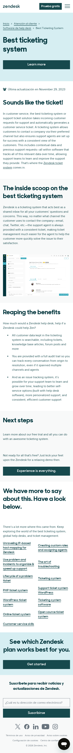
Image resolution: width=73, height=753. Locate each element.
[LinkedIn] (36, 727)
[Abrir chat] (64, 744)
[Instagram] (55, 727)
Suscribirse (36, 713)
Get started (36, 664)
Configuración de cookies (25, 740)
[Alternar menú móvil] (67, 6)
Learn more (37, 64)
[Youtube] (45, 727)
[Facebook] (27, 727)
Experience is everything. (36, 471)
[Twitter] (18, 727)
